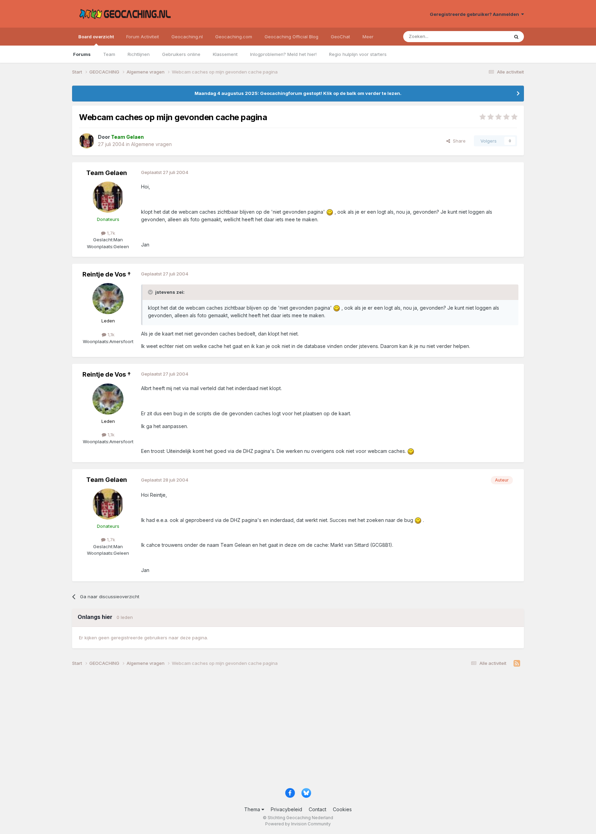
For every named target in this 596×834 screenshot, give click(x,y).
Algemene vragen (151, 144)
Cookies (342, 809)
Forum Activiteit (142, 36)
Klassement (225, 54)
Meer (368, 36)
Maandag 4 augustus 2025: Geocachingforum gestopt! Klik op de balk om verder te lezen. (298, 93)
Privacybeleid (286, 809)
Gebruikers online (181, 54)
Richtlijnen (139, 54)
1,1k (110, 334)
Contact (317, 809)
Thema (252, 809)
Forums (82, 54)
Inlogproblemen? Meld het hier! (283, 54)
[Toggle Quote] (151, 292)
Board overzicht (96, 36)
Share (458, 141)
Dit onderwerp (484, 36)
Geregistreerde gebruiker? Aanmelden (475, 14)
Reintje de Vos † (106, 274)
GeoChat (340, 36)
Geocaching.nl (187, 36)
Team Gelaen (106, 172)
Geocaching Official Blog (291, 36)
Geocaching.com (233, 36)
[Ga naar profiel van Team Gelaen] (86, 140)
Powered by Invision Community (298, 823)
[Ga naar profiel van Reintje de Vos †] (107, 298)
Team (109, 54)
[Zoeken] (516, 36)
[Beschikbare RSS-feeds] (517, 663)
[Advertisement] (279, 730)
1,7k (110, 233)
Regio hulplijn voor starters (358, 54)
